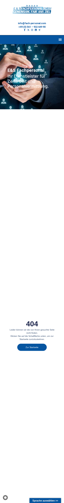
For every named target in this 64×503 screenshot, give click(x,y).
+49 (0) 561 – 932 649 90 (32, 26)
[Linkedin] (36, 30)
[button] (60, 39)
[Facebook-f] (25, 30)
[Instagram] (32, 30)
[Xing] (39, 30)
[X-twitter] (28, 30)
